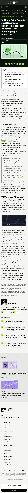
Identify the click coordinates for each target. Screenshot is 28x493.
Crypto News (7, 425)
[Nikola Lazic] (4, 302)
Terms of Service (21, 470)
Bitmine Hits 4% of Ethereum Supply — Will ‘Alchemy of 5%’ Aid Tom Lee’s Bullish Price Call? (15, 337)
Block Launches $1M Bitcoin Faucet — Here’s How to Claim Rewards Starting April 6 (15, 329)
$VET (20, 158)
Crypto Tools (6, 441)
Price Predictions (6, 371)
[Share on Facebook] (14, 64)
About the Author (12, 301)
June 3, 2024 (19, 182)
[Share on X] (6, 64)
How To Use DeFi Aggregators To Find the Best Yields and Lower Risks (15, 322)
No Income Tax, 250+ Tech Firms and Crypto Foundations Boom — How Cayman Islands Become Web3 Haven (15, 346)
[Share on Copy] (23, 64)
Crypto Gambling (7, 462)
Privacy (14, 470)
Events (5, 453)
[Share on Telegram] (17, 64)
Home (2, 10)
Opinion (5, 427)
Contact (9, 470)
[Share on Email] (20, 64)
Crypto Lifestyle (7, 450)
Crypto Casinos (7, 459)
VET (19, 200)
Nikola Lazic (10, 42)
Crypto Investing (7, 439)
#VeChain (22, 170)
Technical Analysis (19, 10)
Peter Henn (4, 377)
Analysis (7, 10)
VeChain (3, 90)
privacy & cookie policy (14, 487)
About (4, 470)
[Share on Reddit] (11, 64)
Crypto (12, 10)
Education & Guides (8, 448)
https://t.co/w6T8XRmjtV (14, 177)
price (14, 200)
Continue (14, 490)
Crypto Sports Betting (9, 464)
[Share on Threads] (9, 64)
